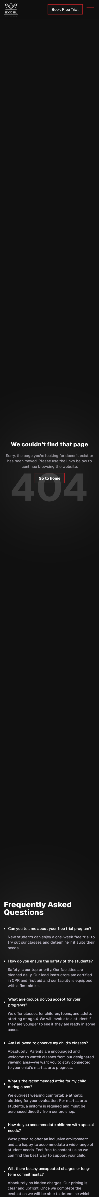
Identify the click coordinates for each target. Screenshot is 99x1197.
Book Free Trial (65, 9)
